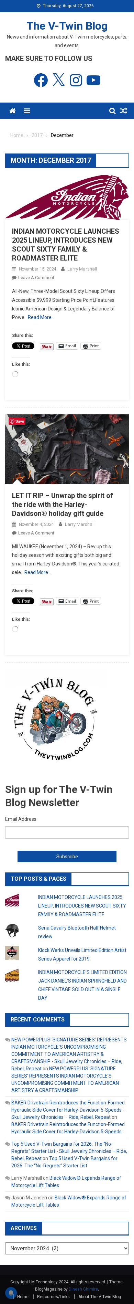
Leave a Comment (36, 277)
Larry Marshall (82, 269)
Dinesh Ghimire (83, 1289)
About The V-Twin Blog (99, 1296)
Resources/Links (53, 1296)
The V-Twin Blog (67, 25)
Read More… (41, 317)
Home (23, 1296)
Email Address (20, 819)
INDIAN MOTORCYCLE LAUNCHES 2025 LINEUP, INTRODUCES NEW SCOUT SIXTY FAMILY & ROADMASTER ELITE (82, 905)
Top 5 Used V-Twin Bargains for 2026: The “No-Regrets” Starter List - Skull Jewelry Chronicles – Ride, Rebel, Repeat (69, 1151)
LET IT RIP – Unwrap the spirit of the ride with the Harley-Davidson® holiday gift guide (62, 504)
